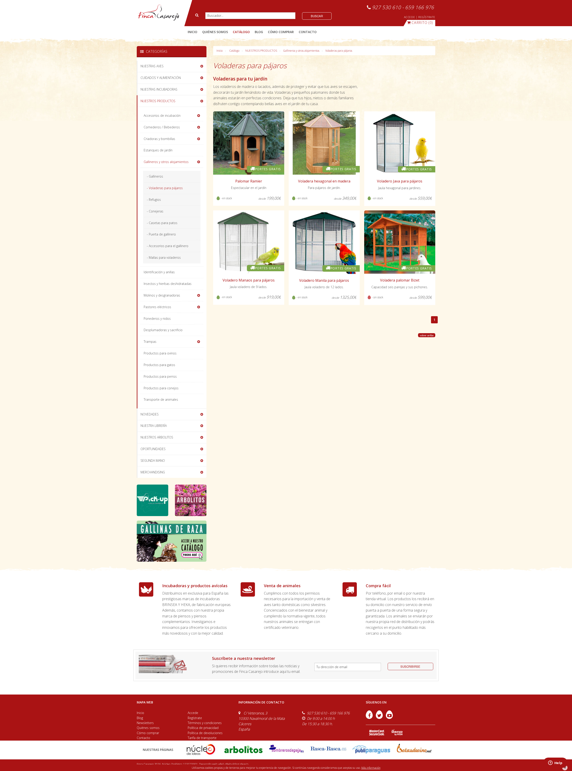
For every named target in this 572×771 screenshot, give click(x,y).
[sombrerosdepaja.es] (286, 749)
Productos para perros (160, 376)
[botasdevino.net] (414, 749)
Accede (193, 713)
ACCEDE (409, 17)
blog (259, 32)
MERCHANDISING (153, 472)
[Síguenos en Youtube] (389, 717)
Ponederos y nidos (157, 318)
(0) (422, 22)
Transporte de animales (161, 399)
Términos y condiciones (205, 723)
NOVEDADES (150, 414)
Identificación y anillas (159, 272)
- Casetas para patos (162, 223)
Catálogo (234, 51)
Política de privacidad (203, 728)
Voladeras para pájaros (338, 51)
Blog (140, 718)
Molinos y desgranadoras (162, 295)
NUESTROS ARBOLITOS (157, 437)
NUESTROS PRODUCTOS (261, 51)
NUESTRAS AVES (152, 66)
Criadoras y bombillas (159, 139)
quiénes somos (215, 32)
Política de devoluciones (205, 733)
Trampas (150, 341)
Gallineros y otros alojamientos (301, 51)
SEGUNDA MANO (153, 460)
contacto (308, 32)
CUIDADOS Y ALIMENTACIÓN (161, 78)
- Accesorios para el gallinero (167, 246)
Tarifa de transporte (202, 738)
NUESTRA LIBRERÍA (154, 426)
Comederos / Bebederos (162, 127)
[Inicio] (158, 12)
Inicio (192, 32)
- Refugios (154, 199)
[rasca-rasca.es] (328, 748)
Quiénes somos (148, 728)
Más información (371, 768)
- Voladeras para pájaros (165, 188)
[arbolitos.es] (243, 749)
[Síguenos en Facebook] (370, 717)
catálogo (241, 32)
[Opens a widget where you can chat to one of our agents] (555, 763)
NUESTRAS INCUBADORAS (159, 89)
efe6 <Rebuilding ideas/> (233, 764)
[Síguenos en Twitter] (380, 717)
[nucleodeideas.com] (201, 749)
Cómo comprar (148, 733)
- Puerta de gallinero (161, 234)
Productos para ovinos (160, 353)
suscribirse (410, 666)
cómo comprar (281, 32)
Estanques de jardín (158, 150)
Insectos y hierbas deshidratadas (167, 284)
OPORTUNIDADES (153, 449)
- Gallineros (155, 176)
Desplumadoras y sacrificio (163, 330)
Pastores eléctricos (157, 307)
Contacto (143, 738)
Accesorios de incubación (162, 115)
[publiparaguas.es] (371, 749)
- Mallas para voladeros (164, 257)
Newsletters (145, 723)
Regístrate (195, 718)
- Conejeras (155, 211)
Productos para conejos (161, 388)
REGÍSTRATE (426, 17)
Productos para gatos (159, 365)
